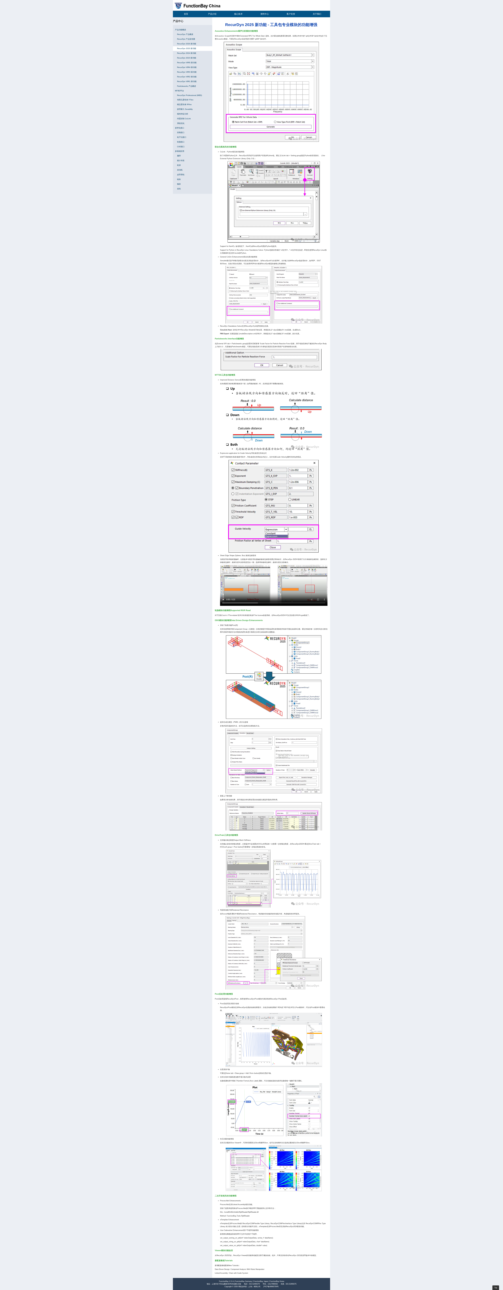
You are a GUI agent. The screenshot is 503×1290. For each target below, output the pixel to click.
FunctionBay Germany (243, 1281)
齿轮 (179, 189)
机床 (179, 165)
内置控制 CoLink (184, 119)
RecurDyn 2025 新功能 (186, 48)
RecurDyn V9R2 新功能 (186, 77)
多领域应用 (179, 151)
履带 (179, 156)
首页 (186, 14)
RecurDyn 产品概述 (185, 34)
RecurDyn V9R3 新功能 (186, 72)
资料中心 (264, 14)
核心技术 (238, 14)
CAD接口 (181, 147)
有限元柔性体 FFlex (185, 100)
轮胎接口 (180, 142)
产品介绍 (212, 14)
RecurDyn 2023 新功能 (186, 58)
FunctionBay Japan (260, 1281)
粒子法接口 (181, 137)
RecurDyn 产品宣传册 (186, 39)
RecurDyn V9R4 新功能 (186, 67)
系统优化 (180, 123)
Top (495, 1288)
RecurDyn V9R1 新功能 (186, 81)
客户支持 (291, 14)
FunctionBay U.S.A (226, 1281)
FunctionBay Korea (277, 1281)
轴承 (179, 184)
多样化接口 (179, 128)
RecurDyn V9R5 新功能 (186, 63)
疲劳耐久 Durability (185, 109)
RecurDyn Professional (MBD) (189, 95)
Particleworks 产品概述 (186, 86)
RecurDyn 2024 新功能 (186, 53)
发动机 (180, 170)
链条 (179, 179)
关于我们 (317, 14)
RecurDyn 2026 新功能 (186, 44)
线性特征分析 (182, 114)
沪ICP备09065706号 (271, 1287)
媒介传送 (180, 160)
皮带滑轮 (180, 175)
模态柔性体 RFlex (184, 104)
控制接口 (180, 132)
